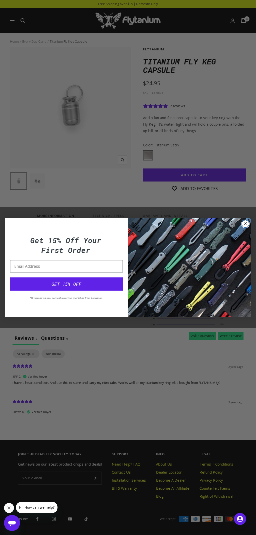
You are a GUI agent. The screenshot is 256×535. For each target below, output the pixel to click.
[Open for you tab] (240, 519)
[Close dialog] (245, 224)
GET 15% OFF (66, 284)
